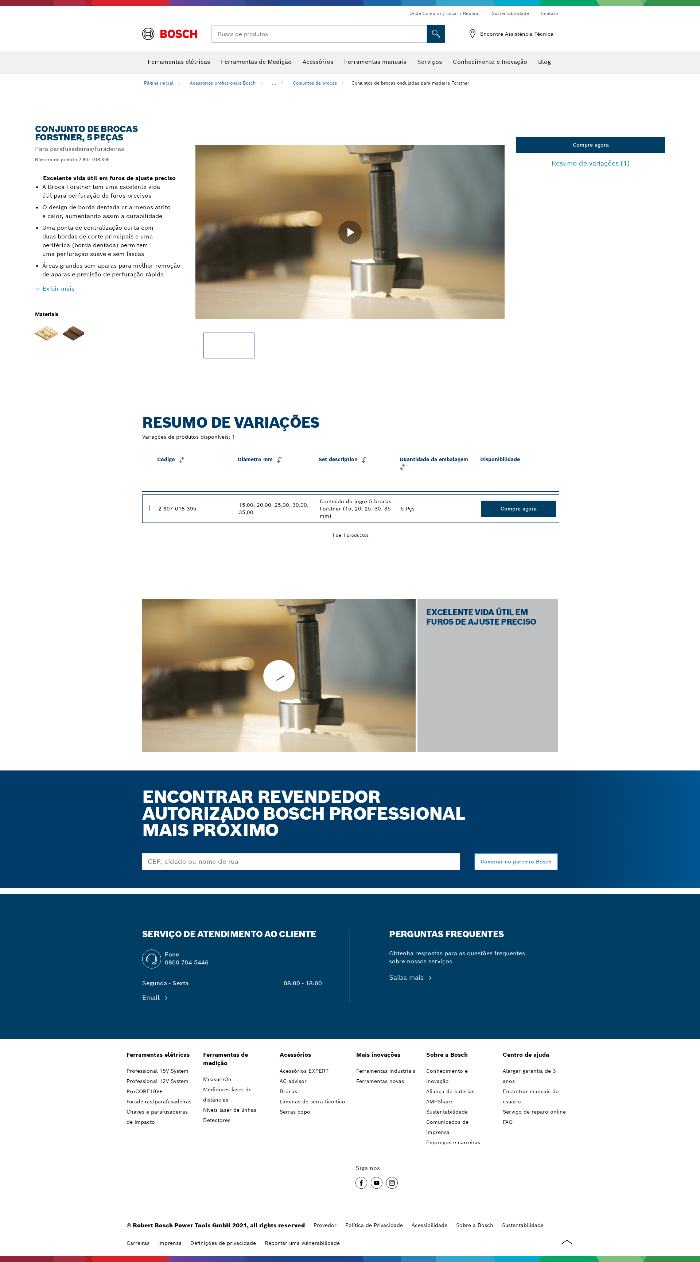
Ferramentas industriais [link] (385, 1071)
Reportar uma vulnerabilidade (302, 1243)
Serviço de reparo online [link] (534, 1111)
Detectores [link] (216, 1120)
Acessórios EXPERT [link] (304, 1071)
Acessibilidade (429, 1225)
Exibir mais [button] (58, 288)
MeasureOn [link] (217, 1079)
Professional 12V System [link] (157, 1081)
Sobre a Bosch (474, 1225)
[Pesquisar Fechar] (420, 34)
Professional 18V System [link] (157, 1071)
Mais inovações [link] (378, 1055)
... (274, 83)
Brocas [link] (288, 1091)
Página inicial (159, 83)
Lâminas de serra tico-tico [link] (312, 1101)
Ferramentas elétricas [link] (158, 1055)
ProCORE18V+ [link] (144, 1091)
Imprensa (170, 1243)
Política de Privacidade (374, 1225)
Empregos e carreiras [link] (453, 1142)
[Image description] (229, 345)
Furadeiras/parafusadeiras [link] (159, 1101)
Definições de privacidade (223, 1243)
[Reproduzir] (279, 675)
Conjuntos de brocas (315, 83)
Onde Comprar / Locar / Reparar (444, 13)
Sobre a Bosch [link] (447, 1055)
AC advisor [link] (293, 1081)
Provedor (325, 1225)
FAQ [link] (508, 1122)
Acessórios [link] (295, 1055)
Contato (549, 13)
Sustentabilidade (510, 13)
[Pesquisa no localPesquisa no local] (436, 34)
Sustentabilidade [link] (447, 1111)
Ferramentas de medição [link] (225, 1059)
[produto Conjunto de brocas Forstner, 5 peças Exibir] (149, 508)
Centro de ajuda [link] (526, 1055)
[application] (350, 232)
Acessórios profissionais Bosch (223, 83)
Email (152, 997)
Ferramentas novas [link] (380, 1081)
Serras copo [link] (295, 1111)
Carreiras (138, 1243)
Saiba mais (407, 977)
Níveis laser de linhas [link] (229, 1110)
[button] (350, 232)
